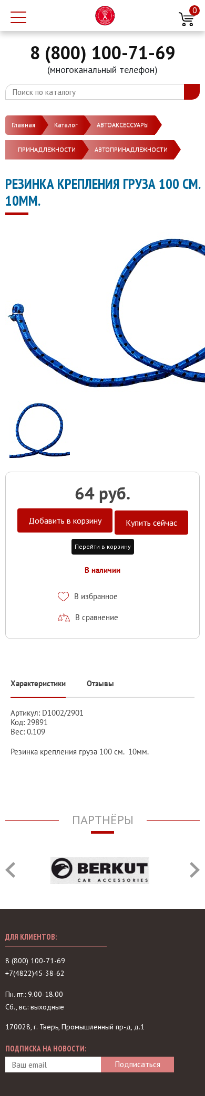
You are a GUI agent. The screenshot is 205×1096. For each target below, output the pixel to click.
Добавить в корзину (64, 520)
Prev (10, 870)
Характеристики (38, 683)
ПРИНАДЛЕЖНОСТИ (47, 149)
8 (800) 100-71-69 (102, 52)
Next (195, 870)
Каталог (66, 125)
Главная (23, 125)
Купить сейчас (151, 522)
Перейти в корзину (103, 546)
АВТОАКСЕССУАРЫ (123, 125)
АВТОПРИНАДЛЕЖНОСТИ (131, 149)
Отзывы (100, 683)
